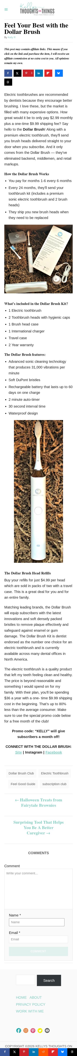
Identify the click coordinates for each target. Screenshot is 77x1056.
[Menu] (6, 9)
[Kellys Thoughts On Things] (37, 9)
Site (18, 752)
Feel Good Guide (23, 784)
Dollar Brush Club (21, 773)
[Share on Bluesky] (59, 73)
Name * (15, 915)
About (36, 997)
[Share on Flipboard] (48, 73)
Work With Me (30, 1011)
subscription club (54, 784)
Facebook (53, 752)
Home (21, 997)
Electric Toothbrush (54, 773)
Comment (12, 866)
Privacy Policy (30, 1004)
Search (49, 980)
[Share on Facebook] (8, 73)
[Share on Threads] (8, 82)
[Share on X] (17, 73)
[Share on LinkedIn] (39, 73)
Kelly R (11, 37)
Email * (14, 933)
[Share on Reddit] (43, 1052)
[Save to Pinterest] (24, 1052)
